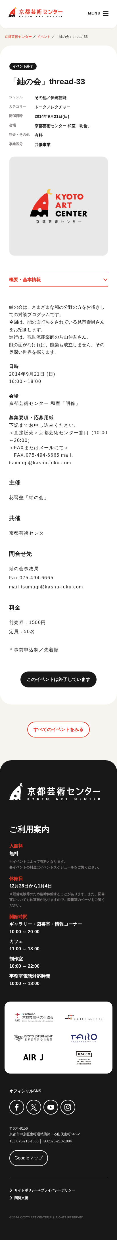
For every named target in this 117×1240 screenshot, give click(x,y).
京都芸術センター (35, 12)
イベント (44, 37)
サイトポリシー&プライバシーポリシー (44, 1190)
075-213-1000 (27, 1141)
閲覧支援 (21, 1198)
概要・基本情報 (25, 279)
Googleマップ (28, 1157)
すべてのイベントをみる (58, 729)
